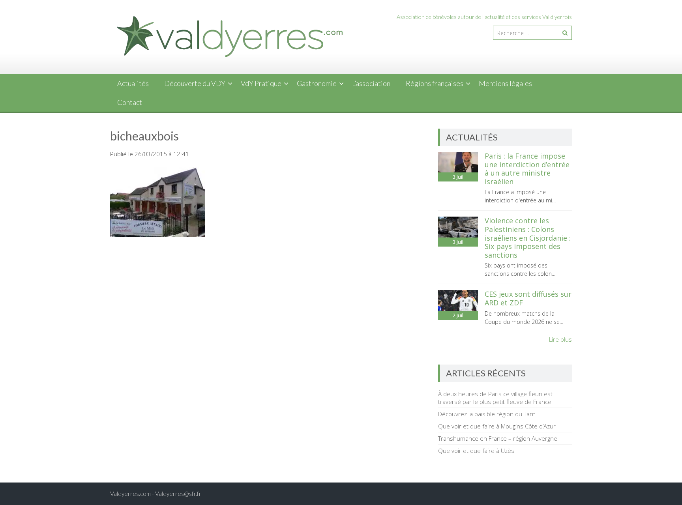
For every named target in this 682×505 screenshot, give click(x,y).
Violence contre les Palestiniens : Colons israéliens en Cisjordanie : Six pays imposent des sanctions (528, 237)
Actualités (133, 83)
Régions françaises (434, 83)
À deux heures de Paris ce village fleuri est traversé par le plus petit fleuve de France (495, 398)
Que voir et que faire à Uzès (476, 450)
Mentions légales (505, 83)
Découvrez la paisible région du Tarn (487, 414)
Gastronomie (317, 83)
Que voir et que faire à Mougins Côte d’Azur (497, 426)
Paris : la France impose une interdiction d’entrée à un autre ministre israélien (527, 168)
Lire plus (560, 339)
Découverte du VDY (194, 83)
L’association (371, 83)
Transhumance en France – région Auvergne (497, 438)
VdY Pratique (261, 83)
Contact (129, 102)
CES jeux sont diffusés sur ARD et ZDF (528, 298)
